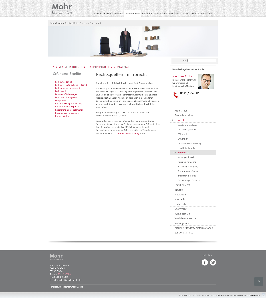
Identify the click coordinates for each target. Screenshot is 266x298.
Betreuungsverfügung (188, 166)
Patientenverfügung (187, 161)
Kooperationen (199, 13)
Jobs (178, 13)
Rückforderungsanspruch (67, 106)
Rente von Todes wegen (66, 94)
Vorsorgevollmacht (186, 157)
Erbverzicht (183, 138)
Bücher (185, 13)
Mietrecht (180, 199)
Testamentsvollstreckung (189, 143)
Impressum (56, 286)
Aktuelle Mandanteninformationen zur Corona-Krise (194, 230)
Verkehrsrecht (182, 213)
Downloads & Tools (163, 13)
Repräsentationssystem (66, 97)
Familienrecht (182, 185)
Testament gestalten (187, 129)
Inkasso (179, 189)
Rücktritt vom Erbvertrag (67, 112)
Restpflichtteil (61, 100)
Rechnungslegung (63, 81)
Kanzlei (107, 13)
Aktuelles (118, 13)
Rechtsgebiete (133, 13)
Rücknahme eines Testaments (69, 109)
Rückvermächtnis (63, 115)
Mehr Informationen (252, 295)
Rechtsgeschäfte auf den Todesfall (71, 84)
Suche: (184, 60)
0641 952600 (64, 274)
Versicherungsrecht (185, 218)
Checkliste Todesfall (187, 147)
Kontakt (212, 13)
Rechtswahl (60, 91)
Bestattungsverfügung (188, 171)
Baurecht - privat (184, 115)
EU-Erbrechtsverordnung (127, 133)
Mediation (180, 194)
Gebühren (147, 13)
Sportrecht (181, 209)
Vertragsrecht (182, 223)
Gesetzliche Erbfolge (187, 124)
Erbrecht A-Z (183, 152)
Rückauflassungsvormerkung (68, 103)
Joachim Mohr (182, 76)
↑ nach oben (206, 254)
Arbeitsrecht (181, 110)
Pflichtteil (182, 134)
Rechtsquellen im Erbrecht (67, 87)
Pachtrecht (181, 204)
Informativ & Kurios (187, 175)
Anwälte (97, 13)
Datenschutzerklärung (72, 286)
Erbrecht (179, 120)
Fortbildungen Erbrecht (189, 180)
